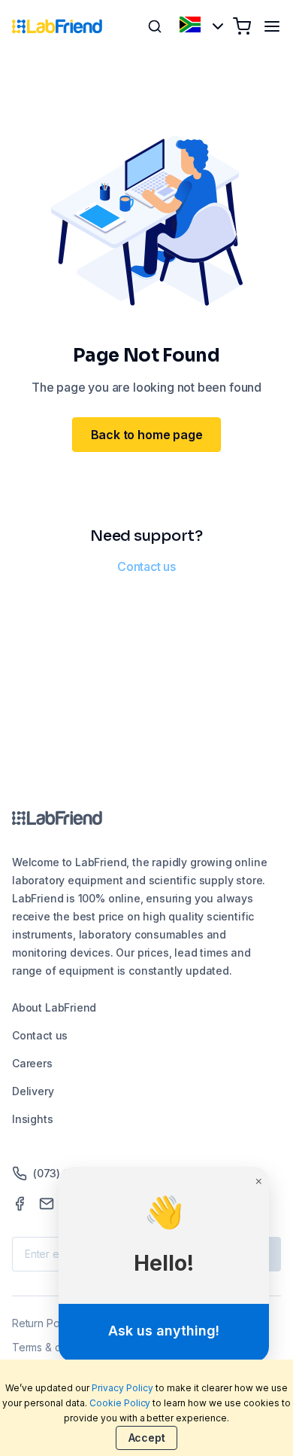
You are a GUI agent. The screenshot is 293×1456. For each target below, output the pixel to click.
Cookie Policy (120, 1403)
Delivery (33, 1091)
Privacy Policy (122, 1387)
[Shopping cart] (242, 26)
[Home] (57, 26)
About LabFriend (54, 1007)
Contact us (146, 566)
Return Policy (44, 1323)
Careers (32, 1063)
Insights (32, 1119)
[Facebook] (19, 1204)
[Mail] (46, 1204)
